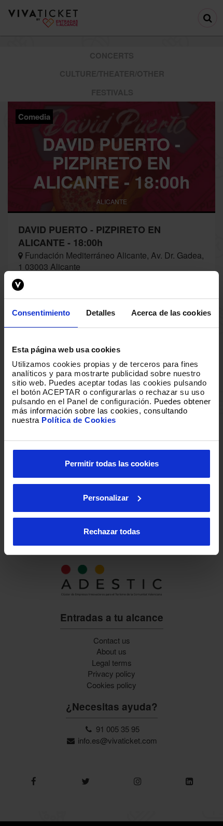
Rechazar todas (111, 531)
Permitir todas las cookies (112, 463)
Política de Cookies (78, 420)
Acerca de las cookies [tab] (171, 312)
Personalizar (106, 497)
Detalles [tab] (101, 312)
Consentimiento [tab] (41, 312)
